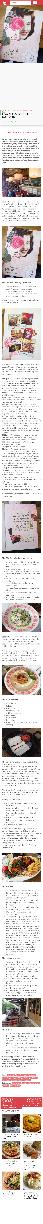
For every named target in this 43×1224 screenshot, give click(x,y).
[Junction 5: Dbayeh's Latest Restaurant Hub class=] (11, 1123)
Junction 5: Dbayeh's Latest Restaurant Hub (10, 1137)
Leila (12, 1077)
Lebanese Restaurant (10, 1080)
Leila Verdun (33, 214)
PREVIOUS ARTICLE (8, 1100)
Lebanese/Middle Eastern (31, 1083)
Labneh (18, 1077)
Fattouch (6, 1077)
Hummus (24, 1075)
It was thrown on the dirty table (15, 473)
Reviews (5, 1085)
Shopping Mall (15, 1085)
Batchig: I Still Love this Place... (31, 1136)
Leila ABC (6, 202)
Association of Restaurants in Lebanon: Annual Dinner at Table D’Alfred (30, 1165)
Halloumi (26, 1077)
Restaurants (16, 1083)
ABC (17, 1075)
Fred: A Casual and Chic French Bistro (9, 1193)
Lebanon (26, 110)
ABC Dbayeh (23, 216)
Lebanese (11, 1075)
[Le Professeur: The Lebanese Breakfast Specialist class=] (11, 1150)
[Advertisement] (21, 85)
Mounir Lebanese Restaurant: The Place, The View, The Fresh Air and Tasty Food (32, 1195)
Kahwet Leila (9, 216)
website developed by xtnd (21, 1223)
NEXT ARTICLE (33, 1099)
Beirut (21, 110)
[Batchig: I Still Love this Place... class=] (32, 1123)
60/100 (13, 122)
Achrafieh (16, 110)
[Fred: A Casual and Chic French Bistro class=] (11, 1181)
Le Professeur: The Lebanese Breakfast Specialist (10, 1163)
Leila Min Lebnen (24, 1080)
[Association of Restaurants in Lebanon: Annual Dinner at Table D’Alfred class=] (32, 1150)
